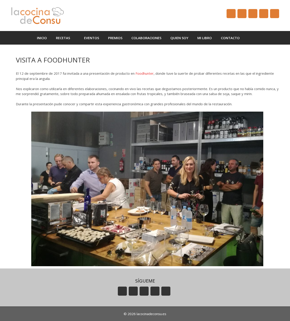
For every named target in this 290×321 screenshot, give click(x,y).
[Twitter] (252, 13)
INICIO (42, 38)
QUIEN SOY (179, 38)
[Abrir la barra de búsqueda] (251, 38)
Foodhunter (144, 73)
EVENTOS (91, 38)
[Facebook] (241, 13)
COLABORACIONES (146, 38)
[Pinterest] (274, 13)
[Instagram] (263, 13)
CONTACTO (230, 38)
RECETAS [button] (63, 38)
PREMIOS (115, 38)
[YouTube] (231, 13)
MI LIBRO (204, 38)
